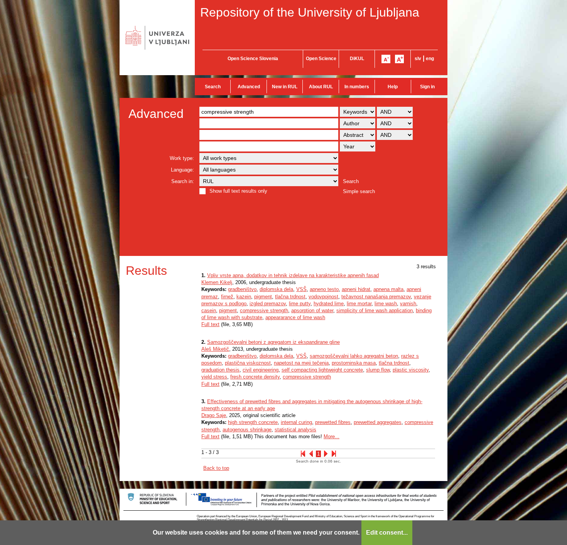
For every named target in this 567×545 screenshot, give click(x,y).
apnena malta (388, 289)
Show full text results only (238, 191)
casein (208, 310)
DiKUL (357, 58)
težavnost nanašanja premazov (376, 296)
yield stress (214, 377)
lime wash (386, 303)
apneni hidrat (356, 289)
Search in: (182, 181)
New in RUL (284, 86)
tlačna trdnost (290, 296)
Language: (182, 170)
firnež (227, 296)
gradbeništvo (242, 289)
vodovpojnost (323, 296)
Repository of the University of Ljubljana (309, 12)
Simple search (359, 191)
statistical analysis (295, 429)
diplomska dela (276, 289)
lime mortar (359, 303)
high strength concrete (253, 422)
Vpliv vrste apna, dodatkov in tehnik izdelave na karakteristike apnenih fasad (293, 275)
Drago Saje (213, 415)
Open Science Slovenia (253, 58)
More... (331, 436)
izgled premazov (268, 303)
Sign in (427, 86)
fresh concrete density (255, 377)
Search (213, 86)
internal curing (296, 422)
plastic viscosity (411, 370)
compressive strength (264, 310)
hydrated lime (329, 303)
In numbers (356, 86)
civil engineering (260, 370)
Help (393, 86)
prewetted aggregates (378, 422)
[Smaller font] (385, 59)
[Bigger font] (399, 59)
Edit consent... (387, 532)
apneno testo (324, 289)
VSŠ (301, 289)
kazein (243, 296)
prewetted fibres (333, 422)
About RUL (321, 86)
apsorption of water (312, 310)
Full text (210, 324)
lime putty (299, 303)
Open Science (321, 58)
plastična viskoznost (248, 363)
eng (430, 58)
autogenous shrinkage (247, 429)
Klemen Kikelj (216, 282)
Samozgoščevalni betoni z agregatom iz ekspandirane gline (273, 342)
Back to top (216, 468)
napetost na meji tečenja (301, 363)
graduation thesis (220, 370)
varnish (408, 303)
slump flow (378, 370)
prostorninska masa (354, 363)
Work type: (182, 158)
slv (418, 58)
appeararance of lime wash (295, 317)
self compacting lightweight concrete (322, 370)
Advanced (249, 86)
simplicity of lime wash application (374, 310)
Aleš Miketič (215, 349)
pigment (263, 296)
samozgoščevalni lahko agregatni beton (354, 356)
